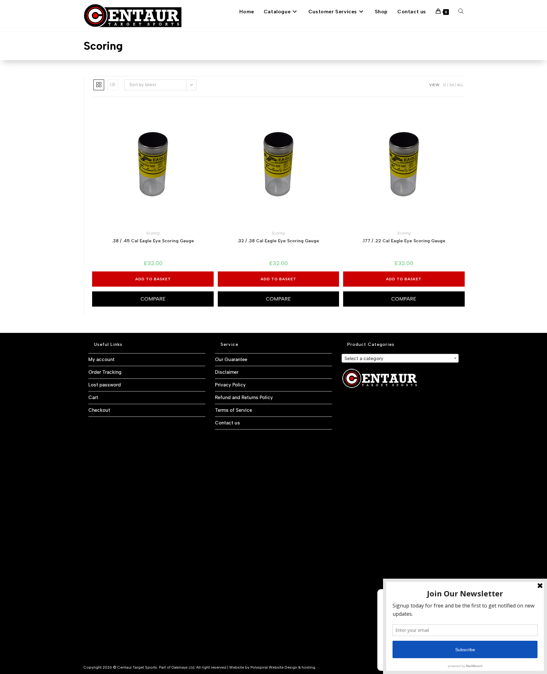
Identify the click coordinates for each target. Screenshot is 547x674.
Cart (93, 397)
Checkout (99, 410)
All (460, 85)
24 (451, 85)
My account (101, 359)
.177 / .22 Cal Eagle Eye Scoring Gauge (403, 241)
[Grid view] (98, 84)
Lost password (104, 385)
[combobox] (400, 358)
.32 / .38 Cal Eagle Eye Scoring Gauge (278, 241)
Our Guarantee (231, 359)
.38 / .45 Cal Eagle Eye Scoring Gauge (153, 241)
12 (444, 85)
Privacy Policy (230, 385)
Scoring (153, 233)
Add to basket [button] (153, 279)
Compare (153, 299)
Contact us (227, 423)
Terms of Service (233, 410)
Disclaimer (226, 372)
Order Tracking (105, 372)
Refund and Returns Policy (244, 397)
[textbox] (400, 358)
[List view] (112, 84)
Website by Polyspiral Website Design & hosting (272, 667)
